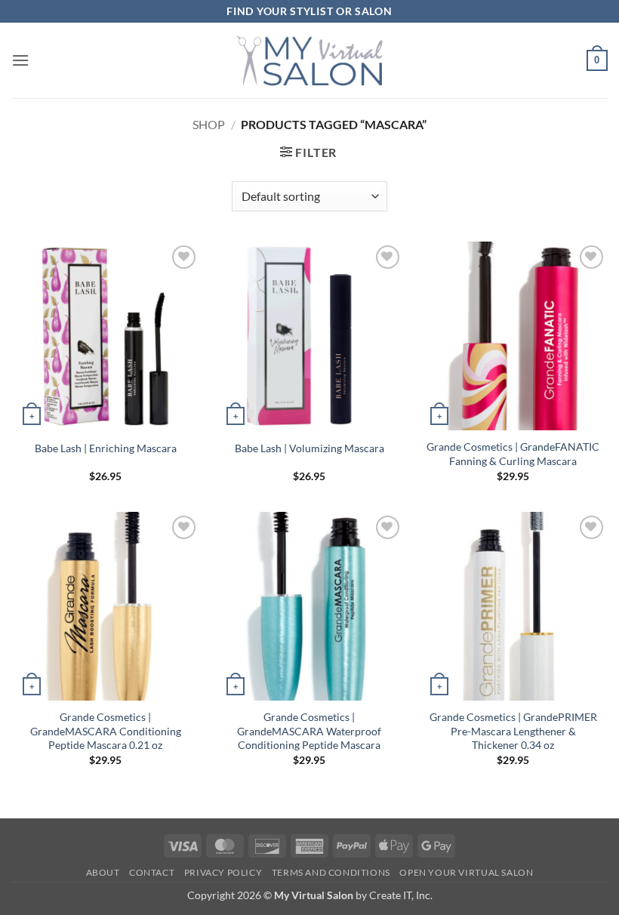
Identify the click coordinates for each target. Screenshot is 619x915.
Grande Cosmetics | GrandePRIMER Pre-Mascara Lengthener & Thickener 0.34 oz (513, 730)
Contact (151, 872)
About (103, 872)
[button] (20, 60)
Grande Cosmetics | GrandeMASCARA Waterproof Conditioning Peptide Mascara (309, 730)
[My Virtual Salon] (309, 60)
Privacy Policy (223, 872)
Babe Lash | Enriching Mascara (106, 448)
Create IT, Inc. (401, 895)
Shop (208, 124)
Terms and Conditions (331, 872)
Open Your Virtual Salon (466, 872)
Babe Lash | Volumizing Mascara (309, 448)
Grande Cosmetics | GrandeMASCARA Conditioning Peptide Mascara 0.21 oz (105, 730)
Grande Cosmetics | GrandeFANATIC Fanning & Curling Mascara (513, 453)
